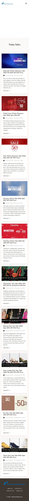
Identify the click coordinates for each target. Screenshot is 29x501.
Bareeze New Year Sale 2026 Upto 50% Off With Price (13, 327)
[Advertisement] (14, 22)
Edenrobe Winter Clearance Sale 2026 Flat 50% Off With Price (14, 72)
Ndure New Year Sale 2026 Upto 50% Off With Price (14, 456)
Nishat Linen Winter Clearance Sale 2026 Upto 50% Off (13, 114)
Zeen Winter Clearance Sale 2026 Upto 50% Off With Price (14, 157)
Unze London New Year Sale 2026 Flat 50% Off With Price (13, 371)
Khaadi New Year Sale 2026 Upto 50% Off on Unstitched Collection (14, 284)
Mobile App (19, 491)
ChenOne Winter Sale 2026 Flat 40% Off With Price (13, 242)
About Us (10, 488)
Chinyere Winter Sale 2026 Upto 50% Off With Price (14, 199)
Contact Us (18, 488)
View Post (6, 90)
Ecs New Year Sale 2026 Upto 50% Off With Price (13, 414)
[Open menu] (26, 3)
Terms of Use (10, 491)
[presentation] (14, 61)
